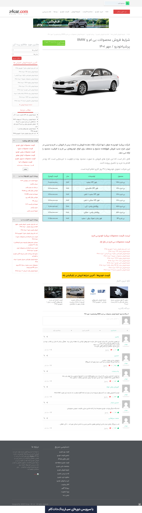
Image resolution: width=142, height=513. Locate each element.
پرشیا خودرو (90, 34)
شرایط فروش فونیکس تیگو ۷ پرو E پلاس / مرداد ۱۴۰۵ (113, 253)
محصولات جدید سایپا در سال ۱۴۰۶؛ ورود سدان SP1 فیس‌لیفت (27, 266)
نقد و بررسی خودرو (63, 473)
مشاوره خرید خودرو (63, 477)
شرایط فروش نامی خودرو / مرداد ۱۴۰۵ (118, 263)
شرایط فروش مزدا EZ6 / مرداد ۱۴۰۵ (119, 267)
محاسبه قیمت (88, 11)
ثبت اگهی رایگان (121, 12)
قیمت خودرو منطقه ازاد (62, 462)
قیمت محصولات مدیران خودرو (25, 158)
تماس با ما (66, 495)
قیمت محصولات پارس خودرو (25, 151)
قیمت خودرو (64, 11)
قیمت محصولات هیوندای (25, 165)
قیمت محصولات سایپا (25, 148)
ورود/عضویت (65, 491)
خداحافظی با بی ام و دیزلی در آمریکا (26, 122)
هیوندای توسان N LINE (31, 194)
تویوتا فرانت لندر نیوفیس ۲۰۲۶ (29, 181)
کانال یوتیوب (65, 484)
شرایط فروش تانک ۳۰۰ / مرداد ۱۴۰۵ (119, 260)
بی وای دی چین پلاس (32, 187)
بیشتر (25, 169)
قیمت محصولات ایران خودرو (25, 145)
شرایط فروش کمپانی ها (118, 34)
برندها (56, 11)
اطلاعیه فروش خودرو (102, 34)
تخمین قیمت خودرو (63, 455)
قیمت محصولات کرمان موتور (25, 155)
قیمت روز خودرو (64, 451)
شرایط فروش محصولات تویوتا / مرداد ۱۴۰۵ (117, 256)
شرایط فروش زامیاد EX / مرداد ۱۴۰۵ (119, 251)
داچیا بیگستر (34, 208)
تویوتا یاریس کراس (32, 211)
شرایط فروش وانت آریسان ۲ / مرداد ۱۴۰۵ (26, 271)
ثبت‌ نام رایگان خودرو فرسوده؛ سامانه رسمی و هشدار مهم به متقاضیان (77, 302)
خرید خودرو (99, 11)
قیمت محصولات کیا (25, 162)
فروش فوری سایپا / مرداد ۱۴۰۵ (29, 230)
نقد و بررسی (46, 11)
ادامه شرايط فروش (26, 104)
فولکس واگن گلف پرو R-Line (30, 191)
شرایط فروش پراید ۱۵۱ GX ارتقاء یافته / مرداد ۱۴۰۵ (114, 265)
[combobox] (25, 50)
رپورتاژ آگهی (65, 488)
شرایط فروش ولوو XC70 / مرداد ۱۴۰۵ (118, 258)
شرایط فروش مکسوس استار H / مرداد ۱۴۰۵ (117, 270)
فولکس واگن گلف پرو (32, 197)
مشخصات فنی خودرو (62, 466)
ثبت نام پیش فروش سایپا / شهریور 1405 (24, 133)
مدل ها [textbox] (36, 54)
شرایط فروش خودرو (63, 470)
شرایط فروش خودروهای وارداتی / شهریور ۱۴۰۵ (99, 301)
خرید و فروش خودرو (62, 480)
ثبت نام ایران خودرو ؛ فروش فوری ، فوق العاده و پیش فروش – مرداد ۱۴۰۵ (26, 225)
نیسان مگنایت (34, 184)
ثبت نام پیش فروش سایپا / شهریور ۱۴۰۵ (117, 249)
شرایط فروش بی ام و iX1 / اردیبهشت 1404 (24, 119)
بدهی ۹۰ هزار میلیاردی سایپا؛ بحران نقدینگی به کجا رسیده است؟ (119, 302)
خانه (107, 11)
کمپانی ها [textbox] (35, 50)
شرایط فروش (75, 11)
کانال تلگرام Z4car (63, 459)
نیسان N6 (35, 201)
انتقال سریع (16, 58)
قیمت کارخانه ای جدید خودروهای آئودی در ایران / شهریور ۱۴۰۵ (54, 302)
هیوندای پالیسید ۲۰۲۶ (31, 204)
